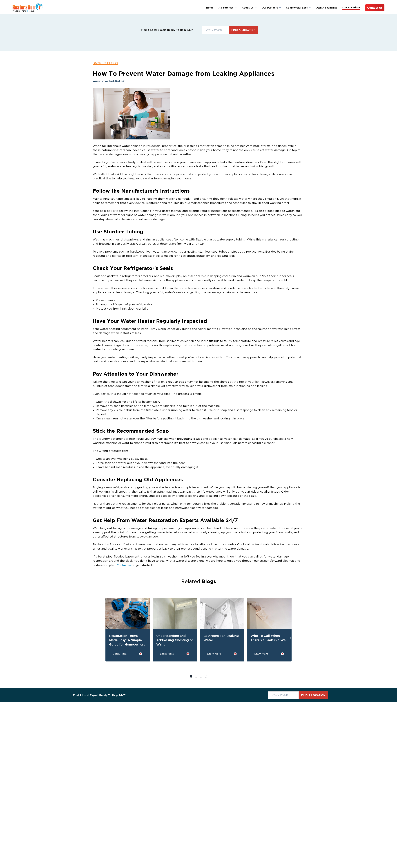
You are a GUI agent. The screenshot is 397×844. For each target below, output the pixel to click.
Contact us (124, 565)
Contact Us (375, 7)
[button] (196, 676)
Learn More (120, 653)
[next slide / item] (290, 638)
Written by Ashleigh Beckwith (109, 81)
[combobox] (215, 30)
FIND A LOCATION (243, 30)
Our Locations (351, 7)
